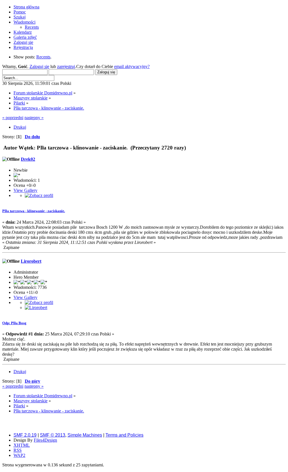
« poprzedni (12, 117)
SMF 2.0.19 (25, 435)
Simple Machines (85, 435)
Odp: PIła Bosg (14, 323)
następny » (34, 117)
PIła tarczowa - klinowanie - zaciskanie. (33, 211)
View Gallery (25, 190)
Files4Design (45, 440)
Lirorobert (31, 261)
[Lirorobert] (36, 307)
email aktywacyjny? (132, 66)
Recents (43, 57)
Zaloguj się (39, 66)
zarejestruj (66, 66)
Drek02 (28, 159)
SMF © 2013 (52, 435)
